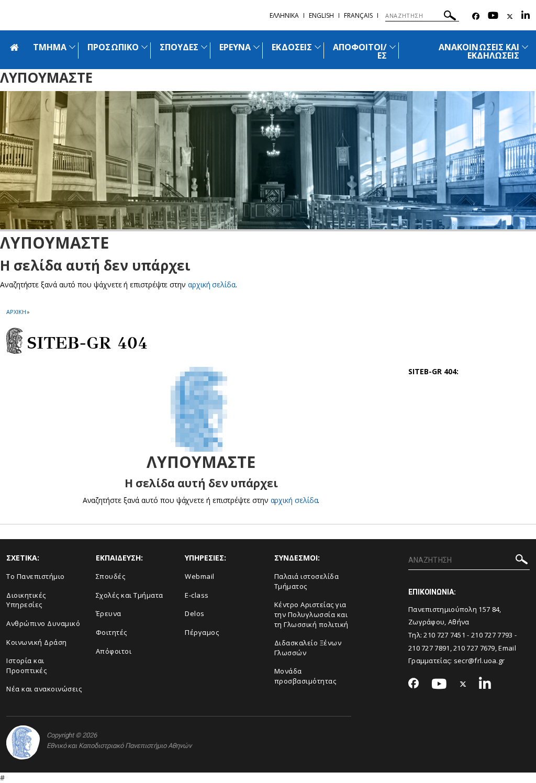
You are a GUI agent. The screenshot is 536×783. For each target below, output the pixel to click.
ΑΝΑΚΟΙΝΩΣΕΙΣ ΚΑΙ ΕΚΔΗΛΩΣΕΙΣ (479, 51)
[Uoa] (23, 742)
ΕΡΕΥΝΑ (235, 47)
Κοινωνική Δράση (36, 642)
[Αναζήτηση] (450, 17)
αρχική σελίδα (212, 284)
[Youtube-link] (493, 16)
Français (358, 15)
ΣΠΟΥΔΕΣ (179, 47)
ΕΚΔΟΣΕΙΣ (291, 47)
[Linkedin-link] (525, 16)
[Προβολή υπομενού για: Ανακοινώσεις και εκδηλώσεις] (525, 47)
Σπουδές (111, 576)
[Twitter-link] (510, 16)
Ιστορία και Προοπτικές (26, 665)
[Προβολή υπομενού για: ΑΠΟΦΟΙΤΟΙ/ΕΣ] (392, 47)
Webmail (200, 576)
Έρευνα (108, 613)
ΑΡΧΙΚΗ (16, 312)
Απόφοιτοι (114, 651)
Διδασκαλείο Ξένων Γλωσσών (308, 647)
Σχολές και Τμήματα (129, 595)
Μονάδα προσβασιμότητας (305, 676)
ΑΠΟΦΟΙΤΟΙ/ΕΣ (360, 51)
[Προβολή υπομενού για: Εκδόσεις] (317, 47)
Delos (195, 613)
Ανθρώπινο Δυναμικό (43, 623)
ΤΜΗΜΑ (49, 47)
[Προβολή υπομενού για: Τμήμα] (72, 47)
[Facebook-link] (475, 16)
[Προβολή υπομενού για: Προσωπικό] (144, 47)
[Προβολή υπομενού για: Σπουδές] (204, 47)
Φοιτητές (111, 632)
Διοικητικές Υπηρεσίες (26, 600)
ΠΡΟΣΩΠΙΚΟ (112, 47)
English (321, 15)
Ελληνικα (284, 15)
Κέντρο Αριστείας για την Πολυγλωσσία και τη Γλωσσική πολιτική (311, 614)
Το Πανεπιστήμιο (35, 576)
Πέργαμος (202, 632)
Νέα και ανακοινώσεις (44, 688)
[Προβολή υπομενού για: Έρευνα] (256, 47)
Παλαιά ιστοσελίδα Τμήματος (306, 581)
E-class (197, 595)
